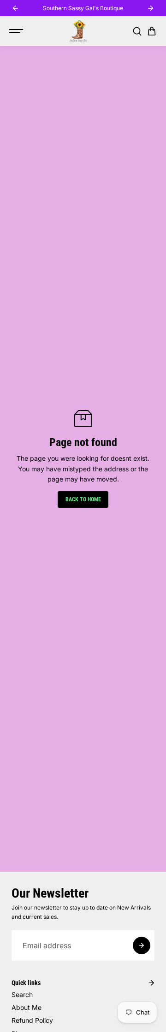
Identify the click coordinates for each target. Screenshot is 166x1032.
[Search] (137, 31)
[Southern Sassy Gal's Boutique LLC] (78, 31)
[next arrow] (150, 8)
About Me (27, 1007)
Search (22, 994)
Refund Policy (32, 1020)
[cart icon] (151, 31)
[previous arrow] (15, 8)
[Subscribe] (141, 945)
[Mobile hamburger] (17, 31)
